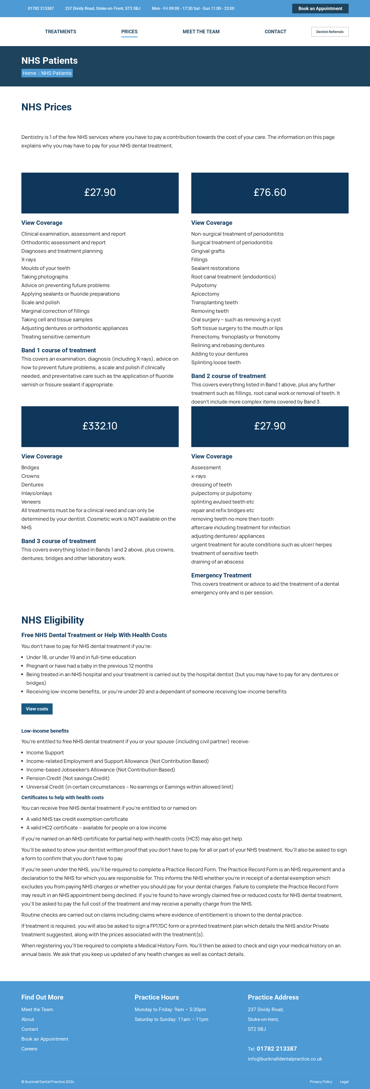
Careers (29, 1049)
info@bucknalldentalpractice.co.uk (285, 1059)
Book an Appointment (44, 1039)
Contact (29, 1029)
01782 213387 (277, 1048)
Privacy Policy (321, 1081)
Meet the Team (37, 1009)
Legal (344, 1081)
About (27, 1019)
